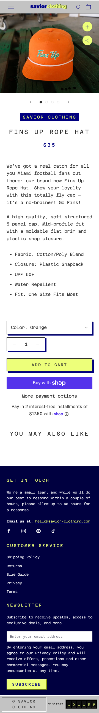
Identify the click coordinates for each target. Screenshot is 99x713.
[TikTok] (53, 530)
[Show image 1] (41, 102)
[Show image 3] (52, 102)
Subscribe (26, 684)
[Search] (78, 6)
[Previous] (30, 102)
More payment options (49, 396)
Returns (14, 566)
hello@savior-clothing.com (62, 521)
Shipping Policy (23, 557)
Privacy (14, 583)
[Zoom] (87, 26)
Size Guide (18, 574)
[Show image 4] (58, 102)
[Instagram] (23, 530)
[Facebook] (9, 530)
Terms (12, 591)
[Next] (68, 102)
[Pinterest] (38, 530)
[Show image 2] (46, 102)
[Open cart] (88, 6)
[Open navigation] (11, 6)
